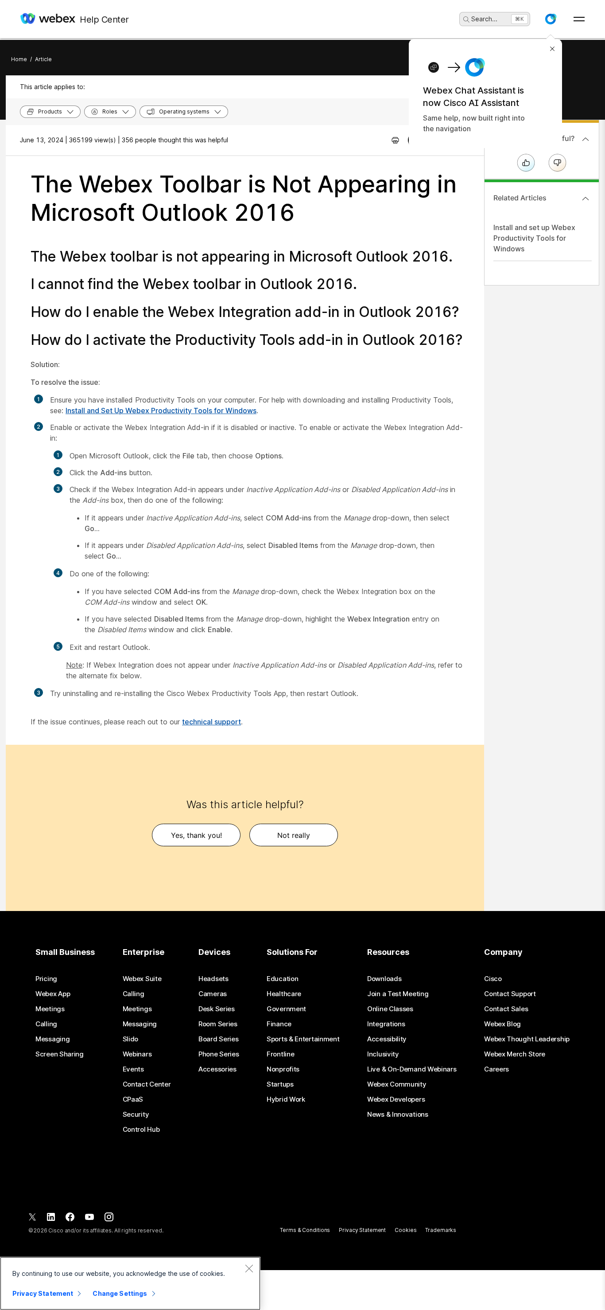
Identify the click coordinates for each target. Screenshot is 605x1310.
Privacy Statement (362, 1230)
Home (19, 59)
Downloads (384, 979)
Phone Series (218, 1054)
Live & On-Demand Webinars (412, 1069)
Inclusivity (383, 1054)
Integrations (386, 1024)
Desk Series (216, 1009)
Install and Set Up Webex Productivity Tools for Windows (161, 410)
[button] (550, 19)
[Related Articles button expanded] (585, 198)
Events (133, 1069)
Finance (279, 1024)
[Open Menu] (579, 19)
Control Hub (141, 1129)
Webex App (52, 994)
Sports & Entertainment (303, 1039)
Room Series (217, 1024)
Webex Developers (396, 1099)
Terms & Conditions (305, 1230)
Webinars (137, 1054)
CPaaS (133, 1099)
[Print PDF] (395, 140)
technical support (211, 721)
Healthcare (284, 994)
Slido (131, 1039)
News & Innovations (397, 1114)
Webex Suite (142, 979)
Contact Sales (506, 1009)
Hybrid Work (286, 1099)
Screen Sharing (59, 1054)
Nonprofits (283, 1069)
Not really (293, 835)
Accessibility (387, 1039)
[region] (130, 1283)
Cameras (212, 994)
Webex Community (397, 1084)
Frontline (280, 1054)
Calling (46, 1024)
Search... (484, 19)
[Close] (248, 1268)
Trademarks (440, 1230)
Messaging (52, 1039)
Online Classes (390, 1009)
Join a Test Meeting (397, 994)
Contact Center (147, 1084)
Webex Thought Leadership (527, 1039)
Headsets (213, 979)
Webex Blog (502, 1024)
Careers (496, 1069)
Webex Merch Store (514, 1054)
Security (136, 1114)
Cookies (405, 1230)
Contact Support (510, 994)
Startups (280, 1084)
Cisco (493, 979)
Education (282, 979)
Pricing (46, 979)
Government (286, 1009)
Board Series (218, 1039)
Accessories (217, 1069)
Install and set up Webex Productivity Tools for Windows (534, 238)
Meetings (50, 1009)
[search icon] (466, 19)
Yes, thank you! (196, 835)
